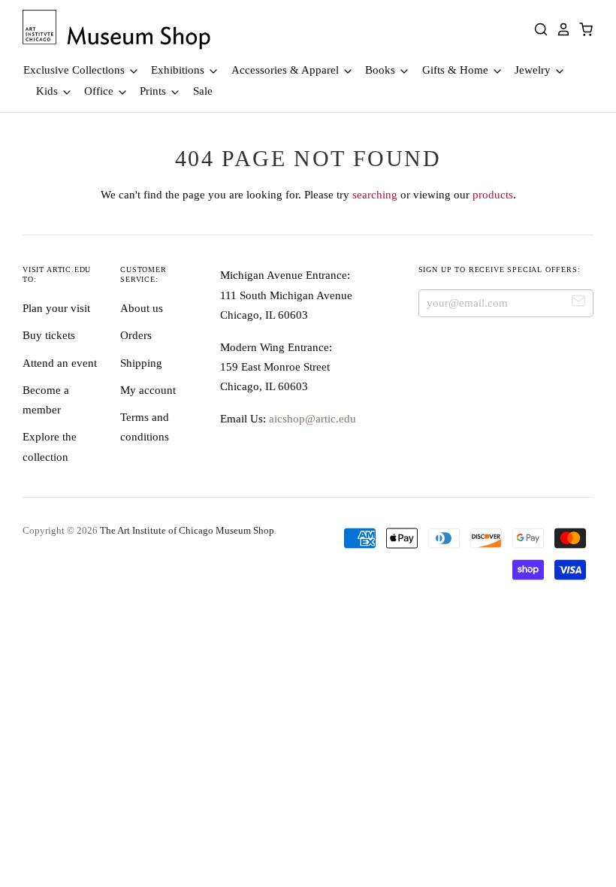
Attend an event (60, 363)
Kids (48, 91)
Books (381, 70)
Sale (203, 91)
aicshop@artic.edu (311, 419)
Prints (154, 91)
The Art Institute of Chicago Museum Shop (187, 530)
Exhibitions (179, 70)
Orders (136, 335)
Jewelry (534, 70)
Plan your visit (56, 308)
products (493, 195)
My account (148, 390)
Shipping (141, 363)
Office (100, 91)
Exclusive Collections (75, 70)
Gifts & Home (456, 70)
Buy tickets (49, 335)
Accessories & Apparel (286, 70)
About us (141, 308)
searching (374, 195)
